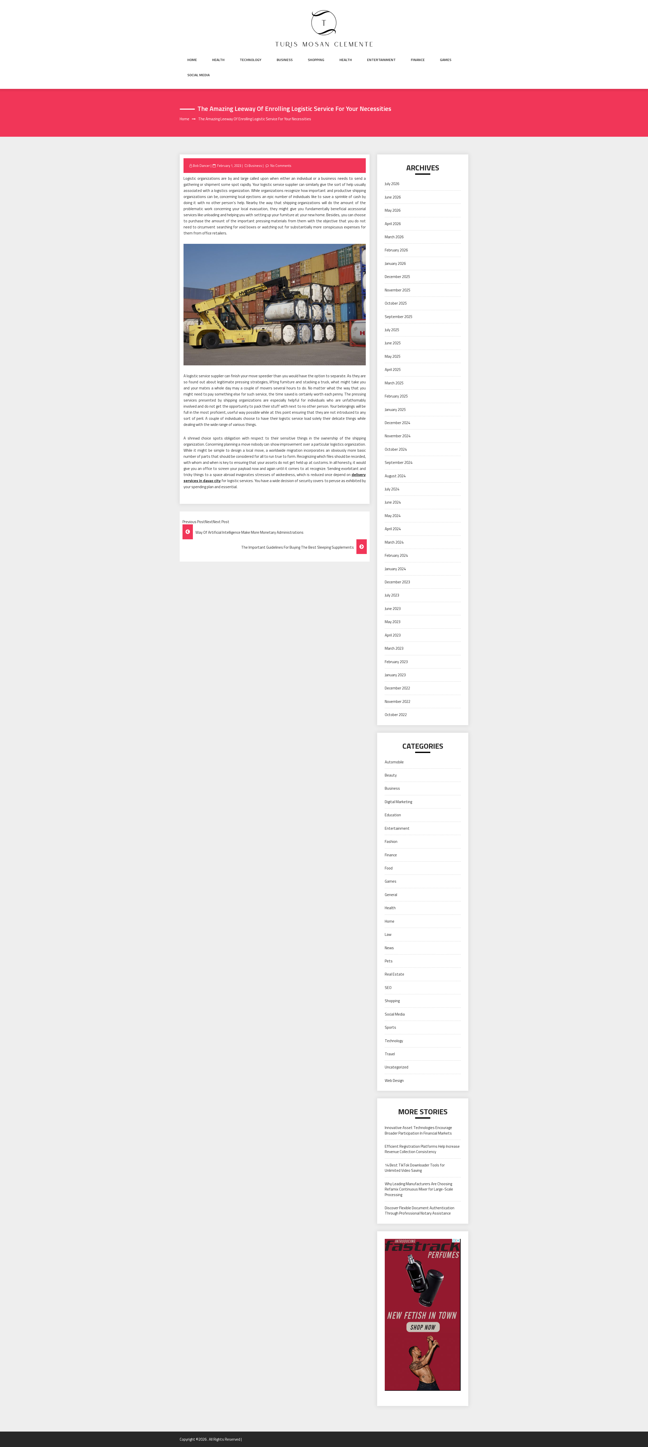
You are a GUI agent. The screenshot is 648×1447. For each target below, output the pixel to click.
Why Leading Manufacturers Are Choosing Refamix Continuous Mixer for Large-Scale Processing (419, 1189)
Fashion (391, 841)
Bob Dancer (201, 165)
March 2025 (394, 383)
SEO (388, 987)
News (389, 948)
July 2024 (392, 489)
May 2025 (392, 356)
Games (445, 59)
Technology (250, 59)
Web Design (394, 1080)
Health (218, 59)
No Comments (280, 165)
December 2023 (397, 582)
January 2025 (395, 409)
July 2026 (392, 184)
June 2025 (393, 343)
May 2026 (392, 210)
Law (388, 934)
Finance (418, 59)
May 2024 (392, 516)
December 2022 (397, 688)
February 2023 (396, 662)
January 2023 (395, 675)
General (391, 895)
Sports (390, 1027)
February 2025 (396, 396)
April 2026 (393, 224)
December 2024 (397, 423)
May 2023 (392, 622)
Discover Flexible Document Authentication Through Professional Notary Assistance (419, 1210)
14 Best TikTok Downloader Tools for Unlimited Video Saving (415, 1167)
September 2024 (398, 462)
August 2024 (395, 476)
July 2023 (392, 595)
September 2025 (398, 317)
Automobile (394, 762)
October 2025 (396, 303)
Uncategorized (396, 1067)
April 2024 (393, 529)
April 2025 (393, 369)
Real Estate (394, 974)
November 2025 (397, 290)
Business (285, 59)
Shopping (316, 59)
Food (389, 868)
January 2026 (395, 263)
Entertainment (381, 59)
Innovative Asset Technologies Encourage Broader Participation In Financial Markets (418, 1130)
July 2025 (392, 330)
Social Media (198, 74)
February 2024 (396, 555)
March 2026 (394, 237)
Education (393, 815)
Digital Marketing (398, 802)
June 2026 (393, 197)
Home (192, 59)
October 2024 (396, 449)
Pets (389, 961)
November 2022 (397, 701)
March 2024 (394, 542)
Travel (390, 1054)
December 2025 (397, 277)
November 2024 (397, 436)
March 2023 (394, 648)
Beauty (391, 775)
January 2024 (395, 569)
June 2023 (393, 608)
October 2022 (396, 715)
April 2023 (393, 635)
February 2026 (396, 250)
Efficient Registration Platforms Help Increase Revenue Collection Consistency (422, 1149)
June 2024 (393, 502)
